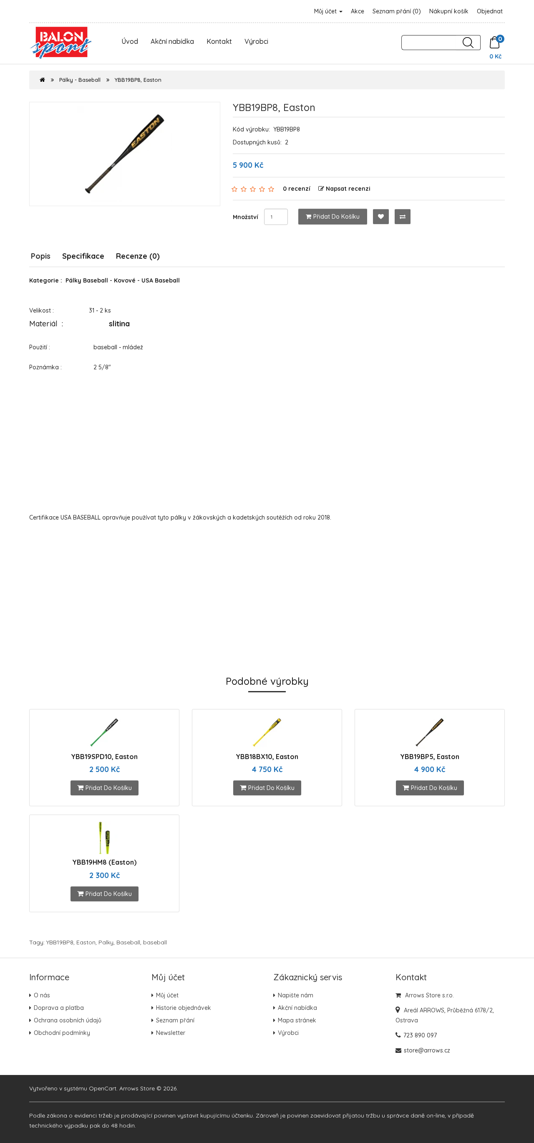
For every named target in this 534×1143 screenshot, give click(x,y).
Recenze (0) (138, 256)
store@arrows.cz (427, 1050)
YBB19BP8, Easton (138, 79)
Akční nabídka (172, 41)
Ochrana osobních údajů (67, 1020)
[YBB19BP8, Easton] (125, 154)
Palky (105, 942)
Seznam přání (175, 1020)
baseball (155, 942)
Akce (357, 11)
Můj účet (326, 11)
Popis (40, 256)
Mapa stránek (297, 1020)
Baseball (128, 942)
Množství (245, 217)
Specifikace (83, 256)
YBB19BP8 (59, 942)
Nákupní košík (449, 11)
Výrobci (256, 41)
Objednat (490, 11)
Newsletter (170, 1033)
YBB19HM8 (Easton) (104, 862)
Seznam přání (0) (397, 11)
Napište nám (295, 995)
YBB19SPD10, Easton (104, 756)
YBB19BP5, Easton (429, 756)
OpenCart (102, 1088)
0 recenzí (296, 188)
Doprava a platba (59, 1008)
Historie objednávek (183, 1008)
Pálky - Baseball (80, 79)
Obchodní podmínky (62, 1033)
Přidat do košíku (336, 216)
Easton (86, 942)
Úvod (129, 41)
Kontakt (219, 41)
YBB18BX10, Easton (267, 756)
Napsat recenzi (348, 188)
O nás (42, 995)
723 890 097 (420, 1035)
